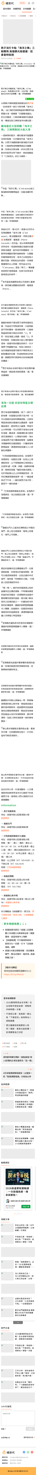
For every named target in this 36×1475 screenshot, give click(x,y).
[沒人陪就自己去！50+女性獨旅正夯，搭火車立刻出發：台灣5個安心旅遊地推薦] (7, 1276)
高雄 (15, 1043)
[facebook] (24, 1452)
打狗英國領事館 (14, 867)
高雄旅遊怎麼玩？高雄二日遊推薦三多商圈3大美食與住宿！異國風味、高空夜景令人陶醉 (19, 933)
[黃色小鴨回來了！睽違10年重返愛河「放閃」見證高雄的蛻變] (7, 1093)
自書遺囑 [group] (23, 16)
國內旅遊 (6, 1043)
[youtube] (32, 1452)
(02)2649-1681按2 (16, 1460)
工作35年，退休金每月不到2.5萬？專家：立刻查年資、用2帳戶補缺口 (25, 1373)
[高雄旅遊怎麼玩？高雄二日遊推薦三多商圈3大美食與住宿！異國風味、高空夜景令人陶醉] (7, 1104)
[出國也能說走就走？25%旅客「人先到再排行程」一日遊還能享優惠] (7, 1301)
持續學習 (17, 8)
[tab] (14, 1213)
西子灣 (23, 1043)
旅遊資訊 (5, 818)
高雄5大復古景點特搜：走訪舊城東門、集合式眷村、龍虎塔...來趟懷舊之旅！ (20, 954)
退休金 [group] (13, 16)
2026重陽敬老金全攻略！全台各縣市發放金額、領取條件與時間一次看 (24, 1336)
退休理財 (7, 8)
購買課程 (22, 3)
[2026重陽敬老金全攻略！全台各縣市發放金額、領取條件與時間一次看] (7, 1336)
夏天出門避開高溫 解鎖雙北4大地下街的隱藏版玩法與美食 (24, 1312)
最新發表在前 (28, 1437)
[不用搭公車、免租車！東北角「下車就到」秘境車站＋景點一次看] (7, 1239)
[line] (28, 1452)
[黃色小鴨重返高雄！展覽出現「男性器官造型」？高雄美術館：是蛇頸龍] (7, 1129)
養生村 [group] (4, 16)
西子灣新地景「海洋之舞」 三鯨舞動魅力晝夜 (17, 915)
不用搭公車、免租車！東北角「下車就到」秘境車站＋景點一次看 (24, 1239)
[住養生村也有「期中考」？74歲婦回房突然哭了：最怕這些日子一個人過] (7, 1385)
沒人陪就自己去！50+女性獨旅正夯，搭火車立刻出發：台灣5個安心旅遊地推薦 (24, 1276)
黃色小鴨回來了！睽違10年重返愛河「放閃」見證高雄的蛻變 (24, 1092)
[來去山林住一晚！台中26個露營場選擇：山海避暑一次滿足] (7, 1228)
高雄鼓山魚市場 (13, 902)
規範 (2, 1429)
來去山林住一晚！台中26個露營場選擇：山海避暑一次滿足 (24, 1227)
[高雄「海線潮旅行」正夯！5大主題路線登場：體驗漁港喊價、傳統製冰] (7, 1264)
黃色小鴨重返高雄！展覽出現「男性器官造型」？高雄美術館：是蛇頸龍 (24, 1129)
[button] (33, 3)
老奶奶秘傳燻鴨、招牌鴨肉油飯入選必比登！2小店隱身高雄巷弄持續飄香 (24, 1141)
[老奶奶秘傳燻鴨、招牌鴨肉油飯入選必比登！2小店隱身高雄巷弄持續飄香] (7, 1141)
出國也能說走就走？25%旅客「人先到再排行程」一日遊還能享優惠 (24, 1301)
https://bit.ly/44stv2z (14, 974)
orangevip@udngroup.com (19, 1457)
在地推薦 (27, 8)
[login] (29, 3)
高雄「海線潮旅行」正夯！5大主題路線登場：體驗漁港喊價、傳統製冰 (24, 1264)
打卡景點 (6, 1046)
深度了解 (26, 1206)
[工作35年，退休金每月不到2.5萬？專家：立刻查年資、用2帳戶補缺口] (7, 1373)
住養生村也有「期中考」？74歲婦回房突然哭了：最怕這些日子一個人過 (24, 1384)
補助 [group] (31, 16)
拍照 (15, 1046)
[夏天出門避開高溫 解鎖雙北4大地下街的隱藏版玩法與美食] (7, 1313)
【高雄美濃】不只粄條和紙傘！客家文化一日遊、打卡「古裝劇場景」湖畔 (19, 943)
